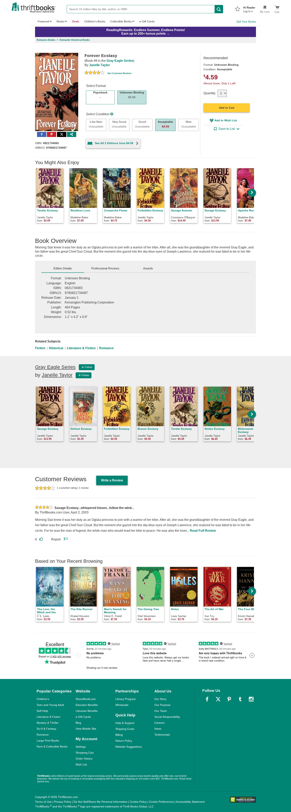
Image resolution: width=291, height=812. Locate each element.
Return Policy (123, 740)
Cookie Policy (138, 801)
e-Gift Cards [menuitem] (147, 21)
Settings (81, 746)
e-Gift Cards (83, 716)
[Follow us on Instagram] (251, 699)
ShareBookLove (86, 699)
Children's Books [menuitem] (94, 21)
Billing (119, 734)
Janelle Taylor (99, 65)
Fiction (40, 348)
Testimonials (162, 734)
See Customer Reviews (119, 73)
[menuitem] (249, 8)
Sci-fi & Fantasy (46, 728)
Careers (159, 722)
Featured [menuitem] (43, 21)
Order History (84, 758)
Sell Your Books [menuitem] (246, 21)
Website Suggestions (128, 746)
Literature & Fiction (81, 348)
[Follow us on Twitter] (218, 699)
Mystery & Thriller (48, 722)
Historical (56, 348)
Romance (106, 348)
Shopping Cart (85, 752)
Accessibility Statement (190, 801)
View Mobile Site (86, 728)
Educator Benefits (87, 704)
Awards (148, 268)
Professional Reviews (105, 268)
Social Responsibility (167, 716)
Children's (43, 699)
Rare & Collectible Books (52, 746)
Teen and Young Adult (50, 704)
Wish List (81, 764)
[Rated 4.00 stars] (94, 73)
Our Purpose (162, 704)
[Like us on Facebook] (207, 699)
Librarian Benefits (87, 710)
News (157, 728)
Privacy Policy (62, 801)
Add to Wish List (225, 120)
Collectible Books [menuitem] (121, 21)
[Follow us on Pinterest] (229, 699)
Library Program (125, 699)
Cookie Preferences (161, 801)
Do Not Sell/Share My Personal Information (100, 801)
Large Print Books (48, 740)
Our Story (160, 699)
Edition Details (62, 268)
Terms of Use (43, 801)
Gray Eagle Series (120, 60)
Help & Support (124, 723)
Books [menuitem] (60, 21)
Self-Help (42, 710)
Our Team (160, 710)
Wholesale (121, 704)
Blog (78, 722)
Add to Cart (226, 107)
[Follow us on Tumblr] (240, 699)
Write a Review (112, 480)
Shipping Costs (124, 728)
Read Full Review (203, 530)
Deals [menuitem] (75, 21)
